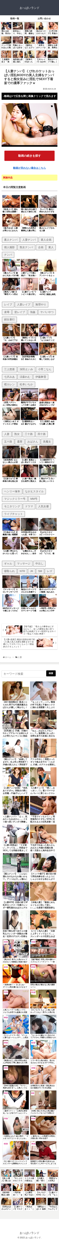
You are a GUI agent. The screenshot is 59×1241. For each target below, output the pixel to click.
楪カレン (9, 384)
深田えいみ (26, 369)
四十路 (42, 434)
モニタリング (12, 506)
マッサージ (23, 563)
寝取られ (9, 571)
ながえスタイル (34, 491)
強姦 (32, 312)
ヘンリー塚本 (12, 491)
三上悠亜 (9, 369)
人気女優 (43, 506)
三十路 (29, 434)
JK (31, 571)
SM (40, 571)
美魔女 (47, 441)
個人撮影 (9, 247)
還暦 (19, 441)
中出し (39, 563)
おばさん (32, 441)
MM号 (33, 498)
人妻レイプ (23, 304)
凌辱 (6, 312)
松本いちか (26, 384)
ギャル (8, 563)
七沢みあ (9, 376)
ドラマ (29, 506)
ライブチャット (13, 513)
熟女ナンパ (26, 247)
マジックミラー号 (14, 498)
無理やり (40, 304)
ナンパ (8, 254)
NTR (22, 571)
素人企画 (46, 239)
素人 (51, 247)
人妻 (6, 434)
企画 (40, 247)
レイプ (8, 304)
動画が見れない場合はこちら (29, 168)
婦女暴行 (9, 319)
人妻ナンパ (29, 239)
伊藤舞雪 (40, 376)
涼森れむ (25, 376)
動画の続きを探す (29, 155)
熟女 (17, 434)
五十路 (8, 441)
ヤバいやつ (47, 312)
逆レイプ (19, 312)
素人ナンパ (10, 239)
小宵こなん (44, 369)
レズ (49, 571)
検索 (51, 673)
